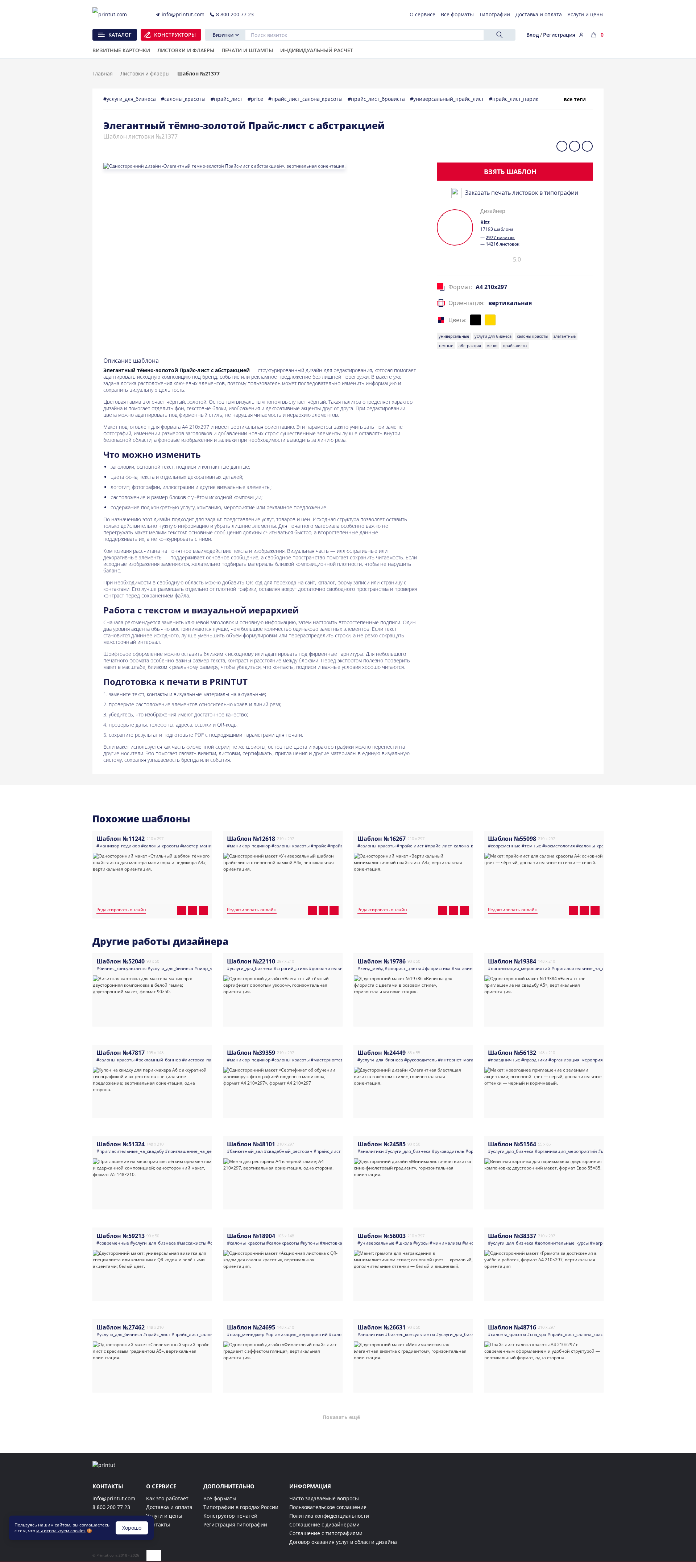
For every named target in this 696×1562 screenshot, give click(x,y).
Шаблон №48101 (251, 1144)
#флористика (436, 968)
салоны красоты (532, 336)
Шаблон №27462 (120, 1327)
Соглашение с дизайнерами (324, 1524)
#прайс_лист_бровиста (377, 98)
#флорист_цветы (403, 968)
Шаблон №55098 (512, 838)
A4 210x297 (491, 287)
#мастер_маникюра (201, 846)
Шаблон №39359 (251, 1052)
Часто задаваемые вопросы (324, 1498)
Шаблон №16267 (381, 838)
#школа (403, 1243)
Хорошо (131, 1527)
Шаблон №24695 (251, 1327)
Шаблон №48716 (512, 1327)
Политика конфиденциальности (329, 1515)
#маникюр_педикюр (118, 846)
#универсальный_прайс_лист (447, 98)
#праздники (534, 1060)
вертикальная (510, 303)
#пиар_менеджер (245, 1334)
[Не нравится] (461, 262)
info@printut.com (113, 1498)
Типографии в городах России (240, 1507)
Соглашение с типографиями (325, 1533)
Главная (102, 73)
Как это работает (167, 1498)
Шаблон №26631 (381, 1327)
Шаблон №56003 (381, 1236)
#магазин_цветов (471, 968)
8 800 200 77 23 (111, 1507)
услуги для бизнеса (493, 336)
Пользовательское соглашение (327, 1507)
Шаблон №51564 (512, 1144)
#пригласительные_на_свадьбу (585, 968)
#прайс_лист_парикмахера (523, 98)
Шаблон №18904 (251, 1236)
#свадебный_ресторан (288, 1151)
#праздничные (504, 1060)
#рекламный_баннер (158, 1060)
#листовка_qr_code (340, 1243)
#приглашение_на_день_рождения (203, 1151)
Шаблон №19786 (381, 961)
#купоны (309, 1243)
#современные (504, 846)
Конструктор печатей (230, 1515)
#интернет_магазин (459, 1060)
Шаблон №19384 (512, 961)
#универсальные (375, 1243)
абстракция (470, 345)
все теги (575, 99)
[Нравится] (449, 259)
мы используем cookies (61, 1531)
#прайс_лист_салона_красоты (306, 98)
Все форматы (219, 1498)
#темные (531, 846)
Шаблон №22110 (251, 961)
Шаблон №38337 (512, 1236)
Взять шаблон (510, 171)
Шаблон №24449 (381, 1052)
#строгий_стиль (291, 968)
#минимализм (445, 1243)
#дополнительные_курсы (336, 968)
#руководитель (420, 1060)
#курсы (420, 1243)
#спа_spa (536, 1334)
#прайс (318, 846)
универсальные (454, 336)
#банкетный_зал (245, 1151)
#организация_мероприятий (519, 968)
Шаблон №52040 (120, 961)
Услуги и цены (164, 1515)
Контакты (158, 1524)
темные (446, 345)
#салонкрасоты (282, 1243)
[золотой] (490, 320)
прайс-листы (515, 345)
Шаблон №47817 (120, 1052)
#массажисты (191, 1243)
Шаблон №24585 (381, 1144)
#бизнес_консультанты (121, 968)
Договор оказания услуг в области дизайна (343, 1541)
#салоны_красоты (184, 98)
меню (491, 345)
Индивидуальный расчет (316, 51)
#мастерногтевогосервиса (339, 1060)
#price (256, 98)
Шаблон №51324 (120, 1144)
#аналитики (370, 1151)
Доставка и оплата (169, 1507)
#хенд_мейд (370, 968)
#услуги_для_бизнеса (130, 98)
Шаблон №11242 (120, 838)
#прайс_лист (227, 98)
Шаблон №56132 (512, 1052)
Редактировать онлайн (121, 910)
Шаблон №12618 (251, 838)
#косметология (558, 846)
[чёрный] (475, 320)
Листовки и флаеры (145, 73)
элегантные (565, 336)
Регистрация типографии (235, 1524)
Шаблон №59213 (120, 1236)
